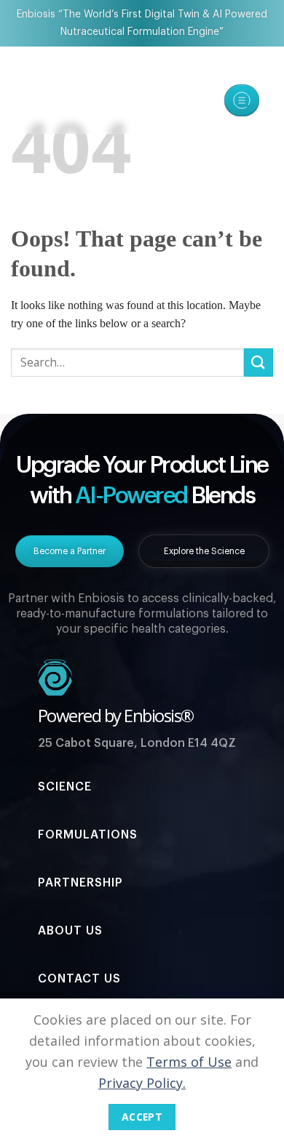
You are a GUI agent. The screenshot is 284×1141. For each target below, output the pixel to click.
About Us (70, 931)
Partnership (80, 883)
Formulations (88, 835)
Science (65, 787)
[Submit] (258, 362)
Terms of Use (189, 1061)
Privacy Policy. (142, 1083)
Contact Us (79, 979)
